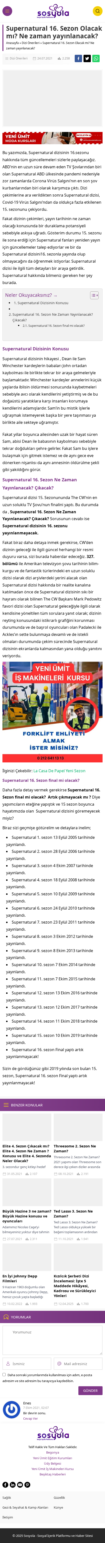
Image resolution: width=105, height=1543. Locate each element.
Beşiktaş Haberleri (53, 1474)
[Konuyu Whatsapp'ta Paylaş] (96, 58)
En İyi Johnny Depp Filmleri (19, 1278)
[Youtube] (20, 1485)
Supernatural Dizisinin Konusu (43, 302)
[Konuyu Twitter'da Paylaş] (87, 58)
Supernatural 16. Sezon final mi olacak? (56, 325)
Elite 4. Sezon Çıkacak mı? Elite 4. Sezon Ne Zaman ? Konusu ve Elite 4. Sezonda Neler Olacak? (26, 1153)
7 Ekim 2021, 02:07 (36, 1408)
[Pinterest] (27, 1485)
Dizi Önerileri (31, 43)
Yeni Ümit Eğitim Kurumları (52, 1458)
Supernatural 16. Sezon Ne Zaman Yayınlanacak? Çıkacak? (52, 317)
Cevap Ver (30, 1418)
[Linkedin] (13, 1485)
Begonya (52, 1452)
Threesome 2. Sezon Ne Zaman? (75, 1148)
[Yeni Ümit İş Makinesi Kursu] (52, 759)
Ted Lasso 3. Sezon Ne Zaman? (73, 1213)
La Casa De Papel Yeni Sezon (59, 770)
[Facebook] (5, 1485)
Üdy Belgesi (52, 1463)
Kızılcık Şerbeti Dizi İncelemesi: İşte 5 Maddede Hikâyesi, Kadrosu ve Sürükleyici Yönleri (75, 1285)
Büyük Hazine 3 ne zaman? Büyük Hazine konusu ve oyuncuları (26, 1216)
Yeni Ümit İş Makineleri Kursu (53, 1469)
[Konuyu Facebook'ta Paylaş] (78, 58)
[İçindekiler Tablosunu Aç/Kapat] (91, 295)
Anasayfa (12, 43)
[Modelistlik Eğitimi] (52, 142)
